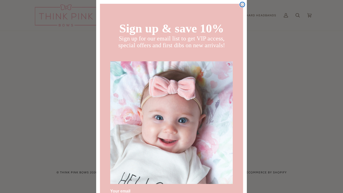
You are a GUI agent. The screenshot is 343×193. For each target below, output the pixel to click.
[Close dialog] (242, 4)
